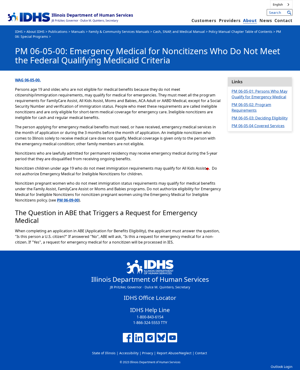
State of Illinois (104, 353)
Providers (230, 20)
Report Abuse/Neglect (174, 353)
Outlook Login (281, 366)
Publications (58, 31)
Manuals (78, 31)
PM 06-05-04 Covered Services (258, 125)
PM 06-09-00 (68, 200)
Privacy (147, 353)
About (250, 20)
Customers (203, 20)
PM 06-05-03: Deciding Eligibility (260, 118)
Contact (283, 20)
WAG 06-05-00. (28, 80)
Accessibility (129, 353)
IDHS (19, 31)
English (278, 4)
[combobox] (281, 4)
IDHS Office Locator (150, 297)
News (265, 20)
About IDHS (35, 31)
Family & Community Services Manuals (119, 31)
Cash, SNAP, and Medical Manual (179, 31)
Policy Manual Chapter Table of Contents (240, 31)
